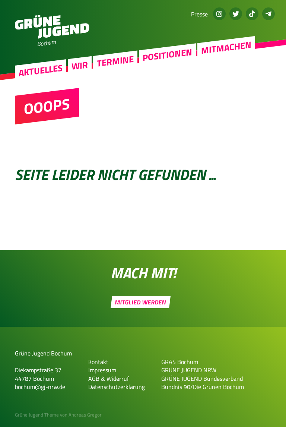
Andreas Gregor (85, 414)
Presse (199, 14)
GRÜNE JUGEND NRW (188, 370)
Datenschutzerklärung (116, 387)
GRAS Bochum (179, 362)
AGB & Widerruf (108, 378)
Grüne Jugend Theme (37, 414)
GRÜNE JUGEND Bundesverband (202, 378)
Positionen (167, 54)
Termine (115, 61)
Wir (80, 65)
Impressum (102, 370)
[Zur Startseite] (52, 36)
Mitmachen (226, 47)
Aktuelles (41, 70)
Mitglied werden (140, 302)
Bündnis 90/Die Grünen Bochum (202, 387)
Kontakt (98, 362)
